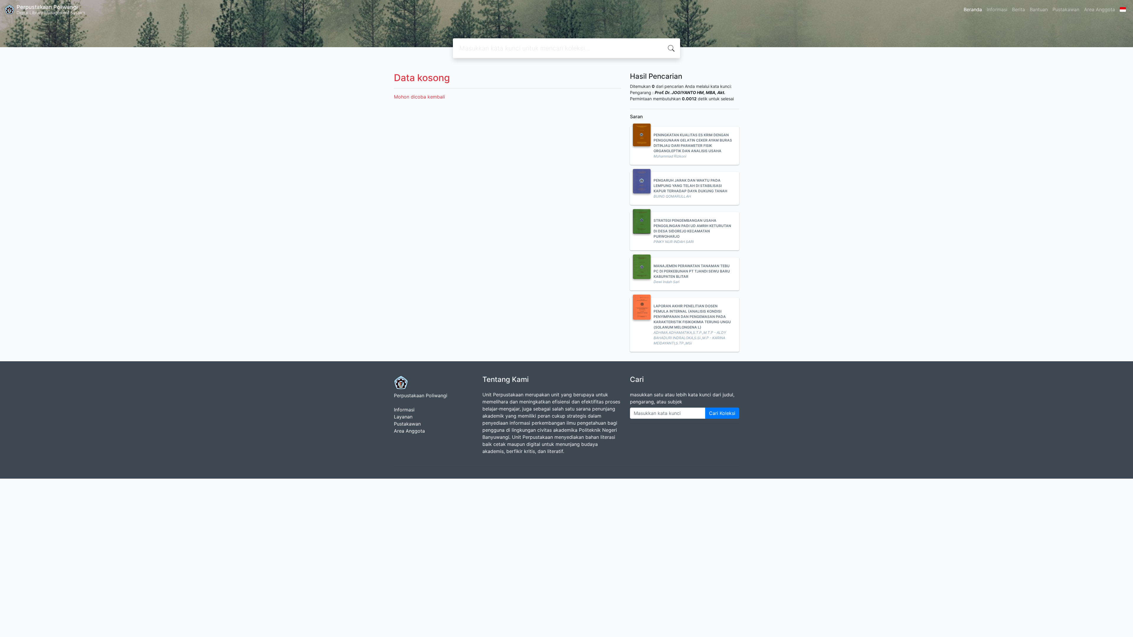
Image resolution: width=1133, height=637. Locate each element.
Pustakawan (1065, 9)
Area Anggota (1099, 9)
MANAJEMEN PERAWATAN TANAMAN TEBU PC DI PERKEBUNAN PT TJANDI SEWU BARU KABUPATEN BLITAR (692, 271)
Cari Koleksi (722, 413)
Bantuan (1039, 9)
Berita (1018, 9)
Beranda (973, 9)
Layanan (403, 417)
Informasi (997, 9)
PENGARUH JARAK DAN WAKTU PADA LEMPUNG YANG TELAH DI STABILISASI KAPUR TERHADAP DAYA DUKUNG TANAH (690, 185)
